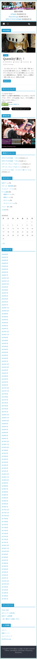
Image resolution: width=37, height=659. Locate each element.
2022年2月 (5, 385)
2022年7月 (5, 373)
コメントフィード (7, 636)
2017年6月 (5, 527)
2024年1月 (5, 328)
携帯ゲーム (7, 197)
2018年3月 (5, 501)
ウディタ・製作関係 (8, 186)
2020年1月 (5, 438)
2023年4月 (5, 352)
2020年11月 (5, 418)
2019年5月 (5, 459)
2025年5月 (5, 296)
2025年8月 (5, 290)
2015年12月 (5, 581)
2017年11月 (5, 513)
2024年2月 (5, 325)
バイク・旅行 (6, 207)
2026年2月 (5, 272)
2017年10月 (5, 516)
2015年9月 (5, 587)
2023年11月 (5, 334)
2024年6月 (5, 317)
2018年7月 (5, 489)
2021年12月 (5, 388)
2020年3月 (5, 435)
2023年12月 (5, 331)
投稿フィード (6, 633)
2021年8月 (5, 397)
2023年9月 (5, 337)
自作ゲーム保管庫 (7, 616)
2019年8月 (5, 450)
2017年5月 (5, 530)
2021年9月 (5, 394)
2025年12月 (5, 278)
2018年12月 (5, 474)
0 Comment (25, 62)
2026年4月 (5, 266)
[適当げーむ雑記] (4, 24)
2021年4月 (5, 406)
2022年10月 (5, 367)
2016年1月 (5, 578)
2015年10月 (5, 584)
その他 (5, 55)
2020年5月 (5, 429)
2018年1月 (5, 507)
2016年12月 (5, 545)
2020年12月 (5, 415)
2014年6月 (5, 596)
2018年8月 (5, 486)
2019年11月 (5, 444)
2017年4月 (5, 533)
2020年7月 (5, 426)
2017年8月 (5, 521)
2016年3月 (5, 572)
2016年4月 (5, 569)
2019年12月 (5, 441)
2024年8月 (5, 314)
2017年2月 (5, 539)
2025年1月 (5, 305)
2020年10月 (5, 421)
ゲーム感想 (5, 192)
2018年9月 (5, 483)
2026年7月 (5, 257)
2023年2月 (5, 358)
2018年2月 (5, 504)
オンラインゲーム (9, 203)
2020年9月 (5, 423)
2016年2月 (5, 575)
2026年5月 (5, 263)
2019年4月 (5, 462)
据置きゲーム (7, 194)
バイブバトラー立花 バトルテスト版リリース (16, 170)
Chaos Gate (5, 610)
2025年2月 (5, 302)
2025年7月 (5, 293)
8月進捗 (13, 14)
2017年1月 (5, 542)
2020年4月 (5, 432)
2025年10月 (5, 284)
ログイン (4, 630)
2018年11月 (5, 477)
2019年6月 (5, 456)
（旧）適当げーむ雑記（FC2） (11, 619)
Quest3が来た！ (14, 59)
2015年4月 (5, 590)
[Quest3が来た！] (18, 35)
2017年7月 (5, 524)
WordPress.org (6, 639)
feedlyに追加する (13, 104)
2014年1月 (5, 599)
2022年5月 (5, 379)
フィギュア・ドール (8, 189)
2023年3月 (5, 355)
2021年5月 (5, 403)
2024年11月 (5, 308)
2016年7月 (5, 560)
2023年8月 (5, 340)
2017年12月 (5, 510)
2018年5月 (5, 495)
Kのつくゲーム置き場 (8, 613)
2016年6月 (5, 563)
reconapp (10, 64)
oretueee (17, 62)
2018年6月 (5, 492)
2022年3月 (5, 382)
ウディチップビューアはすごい (11, 164)
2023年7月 (5, 343)
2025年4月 (5, 299)
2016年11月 (5, 548)
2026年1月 (5, 275)
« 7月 (3, 243)
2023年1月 (5, 361)
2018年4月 (5, 498)
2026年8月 (5, 254)
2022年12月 (5, 364)
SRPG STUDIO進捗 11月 (9, 158)
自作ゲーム (5, 183)
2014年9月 (5, 593)
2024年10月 (5, 311)
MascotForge (13, 17)
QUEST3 (5, 64)
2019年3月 (5, 465)
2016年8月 (5, 557)
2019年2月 (5, 468)
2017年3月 (5, 536)
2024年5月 (5, 320)
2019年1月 (5, 471)
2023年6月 (5, 346)
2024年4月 (5, 323)
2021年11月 (5, 391)
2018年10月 (5, 480)
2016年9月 (5, 554)
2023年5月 (5, 349)
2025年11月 (5, 281)
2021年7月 (5, 400)
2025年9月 (5, 287)
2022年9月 (5, 370)
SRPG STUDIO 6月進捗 (13, 19)
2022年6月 (5, 376)
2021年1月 (5, 412)
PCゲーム (6, 200)
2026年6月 (5, 260)
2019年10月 (5, 447)
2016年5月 (5, 566)
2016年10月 (5, 551)
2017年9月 (5, 519)
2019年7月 (5, 453)
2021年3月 (5, 409)
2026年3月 (5, 269)
